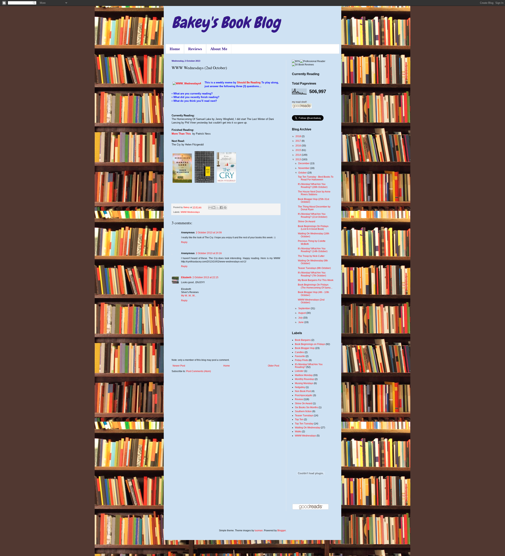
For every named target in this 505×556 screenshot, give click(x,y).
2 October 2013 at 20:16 (209, 253)
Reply (184, 242)
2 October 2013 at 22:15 (205, 277)
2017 (299, 140)
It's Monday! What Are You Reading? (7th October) (312, 274)
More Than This (181, 133)
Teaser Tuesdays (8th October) (314, 268)
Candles (299, 352)
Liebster (299, 371)
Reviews (195, 49)
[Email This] (210, 207)
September (304, 308)
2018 (299, 136)
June (301, 322)
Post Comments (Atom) (198, 371)
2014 (299, 155)
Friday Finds (301, 360)
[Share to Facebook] (221, 207)
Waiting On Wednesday (307, 427)
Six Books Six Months (306, 407)
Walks (298, 431)
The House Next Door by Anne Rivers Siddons (314, 193)
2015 (299, 150)
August (302, 313)
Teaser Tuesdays (304, 415)
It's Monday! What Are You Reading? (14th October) (312, 250)
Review (299, 399)
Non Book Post (303, 391)
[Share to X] (218, 207)
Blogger (281, 530)
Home (175, 49)
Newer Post (179, 365)
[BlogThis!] (214, 207)
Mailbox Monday (304, 375)
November (304, 168)
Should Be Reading (249, 82)
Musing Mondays (304, 383)
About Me (218, 49)
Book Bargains (303, 340)
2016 (299, 145)
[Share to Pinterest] (225, 207)
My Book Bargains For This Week (315, 280)
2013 (299, 159)
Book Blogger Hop (305, 348)
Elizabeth (186, 277)
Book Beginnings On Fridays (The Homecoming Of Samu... (315, 286)
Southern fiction (303, 411)
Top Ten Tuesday (304, 423)
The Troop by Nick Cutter (311, 256)
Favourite (300, 356)
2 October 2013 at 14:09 (209, 232)
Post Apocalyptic (303, 395)
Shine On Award (306, 221)
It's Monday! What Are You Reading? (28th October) (312, 185)
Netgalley (300, 387)
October (302, 172)
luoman (259, 530)
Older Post (273, 365)
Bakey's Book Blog (226, 22)
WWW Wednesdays (190, 212)
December (304, 163)
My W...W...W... (188, 295)
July (300, 317)
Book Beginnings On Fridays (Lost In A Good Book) (313, 227)
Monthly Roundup (304, 379)
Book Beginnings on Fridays (310, 344)
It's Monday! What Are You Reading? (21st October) (312, 215)
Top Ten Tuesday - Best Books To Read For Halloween (315, 178)
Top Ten (299, 419)
